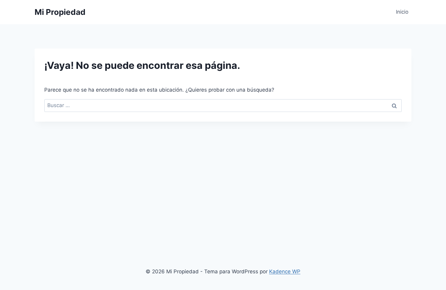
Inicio (402, 12)
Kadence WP (284, 271)
